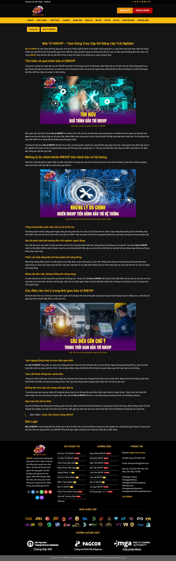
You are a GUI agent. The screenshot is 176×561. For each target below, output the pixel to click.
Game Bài (77, 20)
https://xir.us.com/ (138, 453)
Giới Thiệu (42, 20)
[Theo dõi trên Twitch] (149, 2)
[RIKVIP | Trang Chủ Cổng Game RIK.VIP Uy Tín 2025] (38, 10)
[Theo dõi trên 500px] (147, 2)
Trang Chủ (33, 29)
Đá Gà (116, 20)
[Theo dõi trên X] (133, 2)
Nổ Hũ (99, 20)
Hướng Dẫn (143, 20)
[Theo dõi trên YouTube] (144, 2)
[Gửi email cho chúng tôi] (138, 2)
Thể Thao (55, 20)
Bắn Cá (88, 20)
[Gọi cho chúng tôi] (140, 2)
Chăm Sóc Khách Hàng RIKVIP (57, 414)
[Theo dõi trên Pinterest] (142, 2)
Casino (66, 20)
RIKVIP (30, 20)
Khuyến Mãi (128, 20)
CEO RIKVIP (127, 497)
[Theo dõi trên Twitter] (135, 2)
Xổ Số (107, 20)
